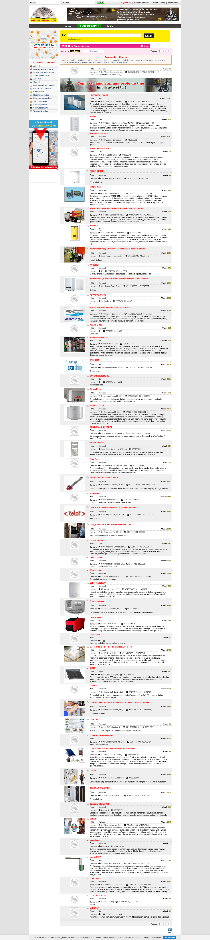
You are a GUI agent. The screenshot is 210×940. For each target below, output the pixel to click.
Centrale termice (97, 601)
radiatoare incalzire (119, 62)
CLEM (92, 668)
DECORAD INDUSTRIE (100, 788)
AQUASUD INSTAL (98, 295)
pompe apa (160, 60)
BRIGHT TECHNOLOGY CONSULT (104, 477)
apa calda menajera (70, 62)
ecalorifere (94, 840)
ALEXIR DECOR (97, 171)
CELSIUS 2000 (96, 558)
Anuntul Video (159, 3)
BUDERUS (94, 493)
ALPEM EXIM (95, 187)
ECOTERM (94, 878)
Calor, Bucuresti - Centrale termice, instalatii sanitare (113, 507)
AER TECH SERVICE (99, 134)
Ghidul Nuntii (173, 3)
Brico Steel (94, 459)
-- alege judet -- (93, 51)
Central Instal (95, 570)
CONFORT (94, 720)
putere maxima (88, 62)
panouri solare (103, 62)
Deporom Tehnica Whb (99, 804)
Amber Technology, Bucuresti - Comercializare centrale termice (117, 249)
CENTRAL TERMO (98, 583)
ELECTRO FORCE (97, 895)
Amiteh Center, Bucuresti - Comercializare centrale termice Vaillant (119, 279)
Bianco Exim (95, 389)
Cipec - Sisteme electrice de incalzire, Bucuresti (111, 647)
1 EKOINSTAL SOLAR (99, 95)
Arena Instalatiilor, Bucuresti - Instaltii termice (110, 307)
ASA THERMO (96, 325)
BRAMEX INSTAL (97, 442)
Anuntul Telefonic (141, 3)
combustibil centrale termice (121, 60)
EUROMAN (94, 908)
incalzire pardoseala (144, 60)
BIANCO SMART (97, 406)
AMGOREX (94, 265)
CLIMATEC (94, 685)
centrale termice (69, 60)
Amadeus (94, 226)
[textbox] (104, 35)
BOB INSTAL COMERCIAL (101, 427)
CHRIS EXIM (95, 634)
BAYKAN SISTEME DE (99, 376)
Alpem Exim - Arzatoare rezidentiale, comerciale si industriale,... (117, 208)
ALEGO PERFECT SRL (99, 149)
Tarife (110, 26)
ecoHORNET (95, 857)
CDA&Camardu (96, 540)
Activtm (93, 117)
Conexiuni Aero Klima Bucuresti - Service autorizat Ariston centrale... (120, 702)
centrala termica (85, 60)
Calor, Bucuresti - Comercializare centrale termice (112, 525)
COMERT (65, 46)
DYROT (93, 819)
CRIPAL (93, 771)
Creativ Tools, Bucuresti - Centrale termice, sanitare (112, 748)
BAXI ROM (94, 360)
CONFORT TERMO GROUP (101, 736)
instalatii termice (101, 60)
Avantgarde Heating (98, 337)
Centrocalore (95, 617)
